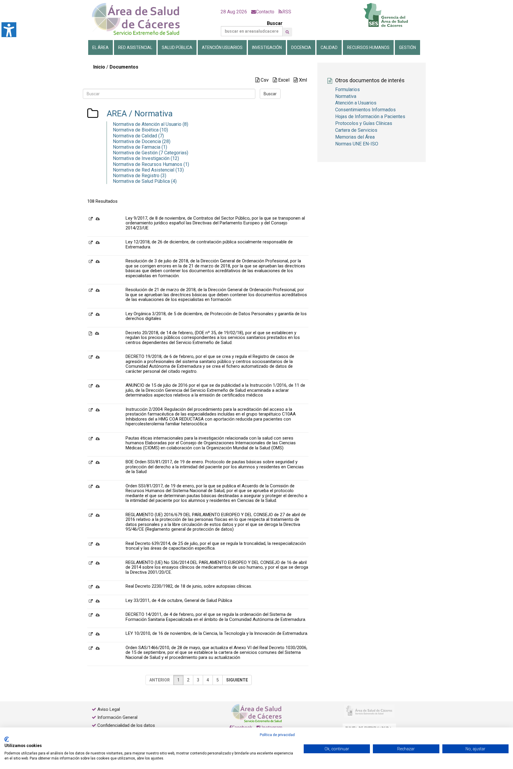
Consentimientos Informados (365, 109)
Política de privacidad (277, 735)
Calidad (329, 47)
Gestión (407, 47)
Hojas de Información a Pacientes (370, 116)
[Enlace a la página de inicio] (140, 19)
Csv (264, 80)
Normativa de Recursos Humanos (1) (151, 164)
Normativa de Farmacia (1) (140, 147)
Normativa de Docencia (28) (141, 141)
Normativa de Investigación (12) (146, 158)
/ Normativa (150, 113)
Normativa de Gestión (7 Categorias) (150, 153)
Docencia (301, 47)
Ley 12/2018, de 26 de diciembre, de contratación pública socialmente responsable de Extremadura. (209, 244)
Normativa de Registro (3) (139, 175)
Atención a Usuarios (355, 103)
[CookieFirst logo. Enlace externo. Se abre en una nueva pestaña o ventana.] (6, 739)
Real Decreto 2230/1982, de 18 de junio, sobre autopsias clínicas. (189, 586)
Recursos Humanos (368, 47)
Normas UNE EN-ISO (356, 144)
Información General (117, 717)
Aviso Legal (108, 709)
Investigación (267, 47)
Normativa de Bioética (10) (140, 130)
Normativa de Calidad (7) (138, 136)
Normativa (345, 96)
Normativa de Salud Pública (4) (145, 181)
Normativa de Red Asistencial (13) (148, 170)
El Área (100, 47)
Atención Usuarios (222, 47)
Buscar (275, 23)
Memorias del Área (355, 137)
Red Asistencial (135, 47)
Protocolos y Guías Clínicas (363, 123)
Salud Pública (177, 47)
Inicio (99, 67)
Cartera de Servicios (356, 130)
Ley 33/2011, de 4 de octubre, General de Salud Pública (179, 600)
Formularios (347, 89)
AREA (117, 113)
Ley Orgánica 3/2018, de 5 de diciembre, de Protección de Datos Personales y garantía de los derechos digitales (216, 316)
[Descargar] (98, 218)
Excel (283, 80)
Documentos (124, 67)
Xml (302, 80)
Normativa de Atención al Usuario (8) (150, 124)
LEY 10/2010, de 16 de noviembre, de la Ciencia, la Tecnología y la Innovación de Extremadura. (217, 633)
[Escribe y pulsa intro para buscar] (287, 32)
